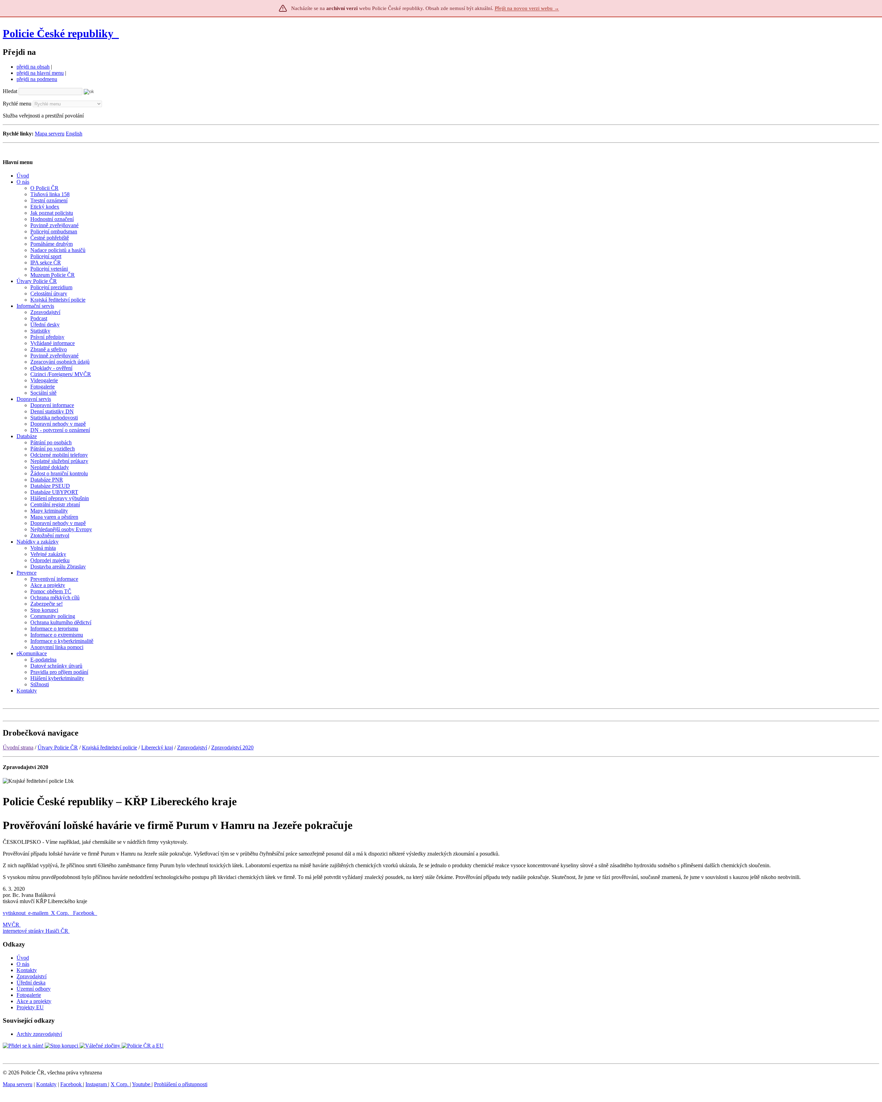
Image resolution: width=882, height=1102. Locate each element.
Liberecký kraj (157, 747)
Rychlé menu (17, 104)
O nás (23, 964)
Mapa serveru (49, 134)
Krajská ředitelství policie (109, 747)
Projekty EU (30, 1007)
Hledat (10, 91)
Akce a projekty (34, 1001)
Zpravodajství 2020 (232, 747)
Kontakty (27, 970)
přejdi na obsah (33, 67)
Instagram (96, 1084)
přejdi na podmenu (37, 79)
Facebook (84, 913)
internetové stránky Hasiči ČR (35, 931)
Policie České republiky (58, 33)
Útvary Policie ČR (58, 747)
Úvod (23, 958)
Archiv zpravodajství (39, 1034)
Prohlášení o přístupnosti (180, 1084)
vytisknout (14, 913)
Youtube (142, 1084)
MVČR (11, 925)
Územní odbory (34, 989)
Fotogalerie (29, 995)
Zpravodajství (192, 747)
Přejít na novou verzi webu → (527, 8)
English (74, 134)
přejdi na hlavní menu (40, 73)
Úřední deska (31, 982)
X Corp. (60, 913)
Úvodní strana (18, 747)
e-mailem (38, 913)
